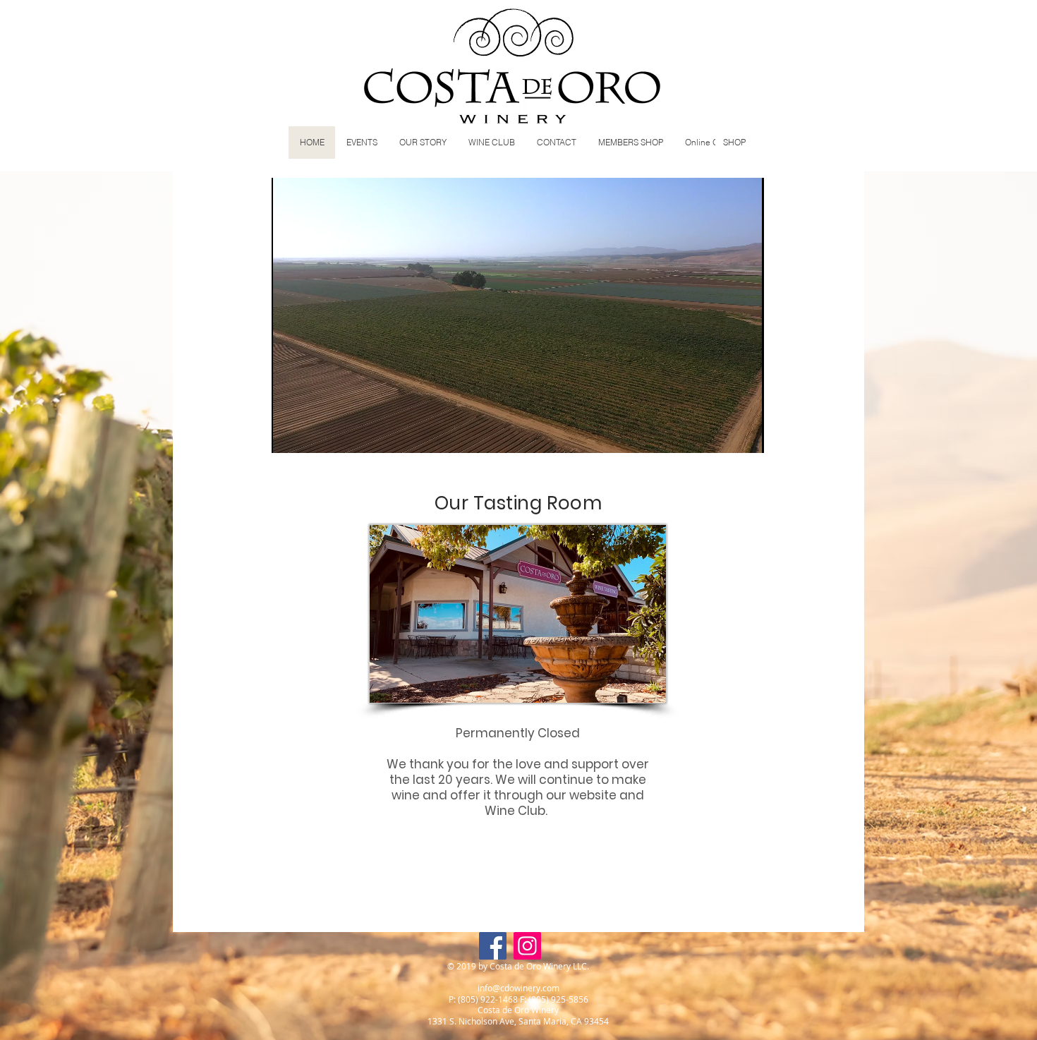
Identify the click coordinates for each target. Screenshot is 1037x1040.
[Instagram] (527, 946)
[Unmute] (314, 434)
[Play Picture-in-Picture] (721, 434)
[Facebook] (493, 946)
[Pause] (290, 434)
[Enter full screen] (745, 434)
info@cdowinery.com (518, 987)
